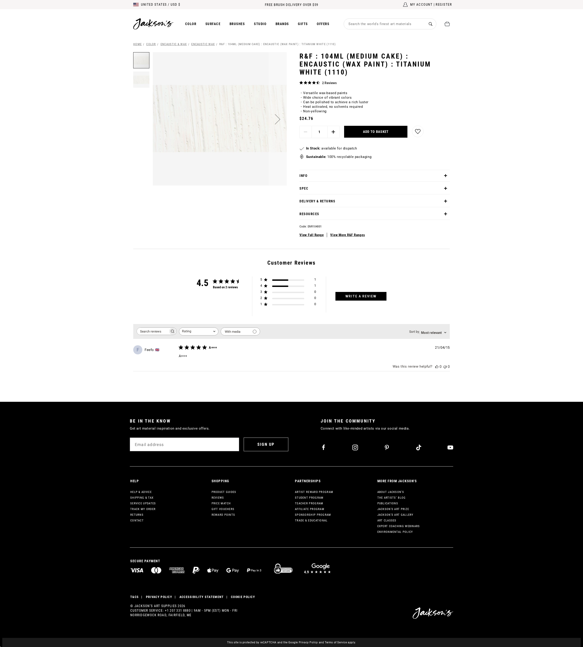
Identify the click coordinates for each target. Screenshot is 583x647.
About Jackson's (390, 492)
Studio (260, 24)
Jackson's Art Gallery (395, 514)
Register (444, 5)
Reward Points (223, 514)
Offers (323, 24)
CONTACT (137, 520)
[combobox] (384, 24)
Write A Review (360, 296)
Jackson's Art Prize (393, 509)
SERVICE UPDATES (143, 503)
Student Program (309, 497)
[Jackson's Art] (153, 23)
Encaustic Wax (203, 44)
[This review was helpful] (436, 366)
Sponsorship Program (313, 514)
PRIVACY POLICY (159, 597)
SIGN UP (265, 444)
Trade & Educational (311, 520)
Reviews (218, 497)
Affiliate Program (309, 509)
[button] (277, 119)
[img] (301, 82)
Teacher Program (309, 503)
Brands (282, 24)
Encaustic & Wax (174, 44)
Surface (213, 24)
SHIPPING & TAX (141, 497)
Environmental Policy (395, 532)
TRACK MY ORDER (143, 509)
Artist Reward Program (314, 492)
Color (191, 24)
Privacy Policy (308, 642)
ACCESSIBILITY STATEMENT (201, 597)
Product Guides (224, 492)
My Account (421, 5)
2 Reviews (329, 83)
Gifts (303, 24)
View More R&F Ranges (347, 235)
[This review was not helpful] (445, 366)
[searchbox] (152, 331)
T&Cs (134, 597)
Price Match (221, 503)
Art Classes (386, 520)
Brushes (237, 24)
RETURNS (136, 514)
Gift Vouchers (223, 509)
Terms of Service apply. (340, 642)
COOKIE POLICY (243, 597)
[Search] (430, 23)
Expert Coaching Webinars (398, 526)
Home (137, 44)
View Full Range (311, 235)
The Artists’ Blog (391, 497)
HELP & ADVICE (141, 492)
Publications (387, 503)
